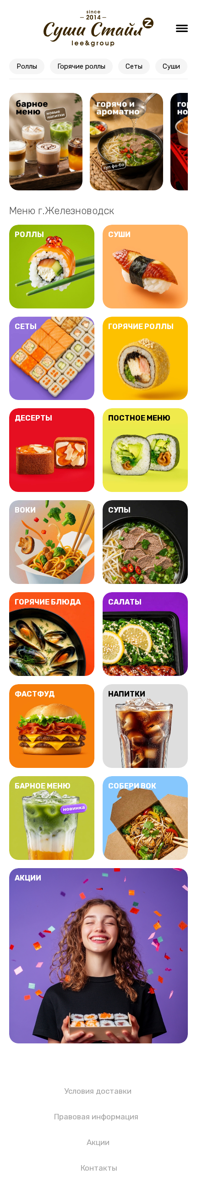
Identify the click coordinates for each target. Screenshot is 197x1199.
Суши (171, 66)
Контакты (99, 1167)
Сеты (134, 66)
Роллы (26, 66)
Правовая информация (96, 1116)
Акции (98, 1142)
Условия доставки (97, 1091)
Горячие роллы (81, 66)
